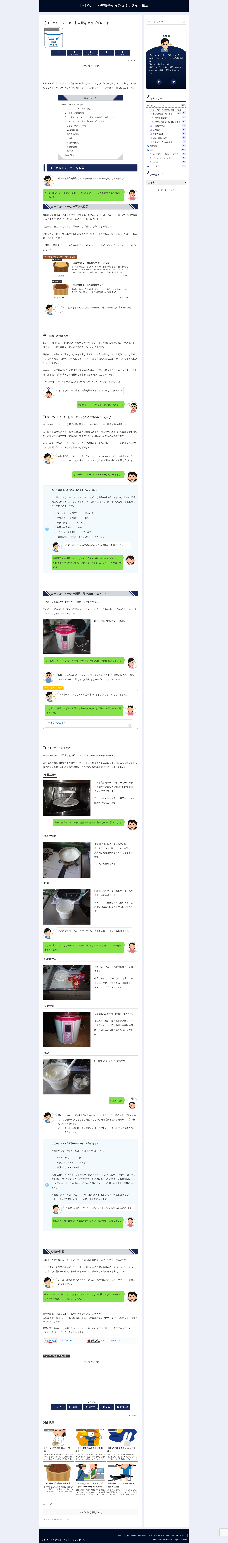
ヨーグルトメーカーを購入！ (74, 104)
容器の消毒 (74, 130)
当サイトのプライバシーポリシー (161, 1536)
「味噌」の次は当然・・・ (78, 113)
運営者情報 (142, 1536)
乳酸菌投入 (74, 143)
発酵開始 (73, 147)
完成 (71, 151)
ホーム (120, 1536)
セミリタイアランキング (111, 1340)
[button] (184, 22)
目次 (86, 97)
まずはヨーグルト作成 (76, 126)
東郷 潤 (166, 36)
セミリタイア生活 (51, 1356)
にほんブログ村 (64, 1340)
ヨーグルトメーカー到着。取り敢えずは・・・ (84, 121)
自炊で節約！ (65, 1356)
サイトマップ (181, 1536)
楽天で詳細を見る (56, 723)
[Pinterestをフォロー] (173, 82)
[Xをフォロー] (159, 82)
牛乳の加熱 (74, 134)
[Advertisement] (90, 73)
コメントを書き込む (90, 1512)
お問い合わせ (131, 1536)
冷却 (71, 138)
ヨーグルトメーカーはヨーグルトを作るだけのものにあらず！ (93, 117)
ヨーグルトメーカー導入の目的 (77, 109)
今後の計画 (69, 155)
